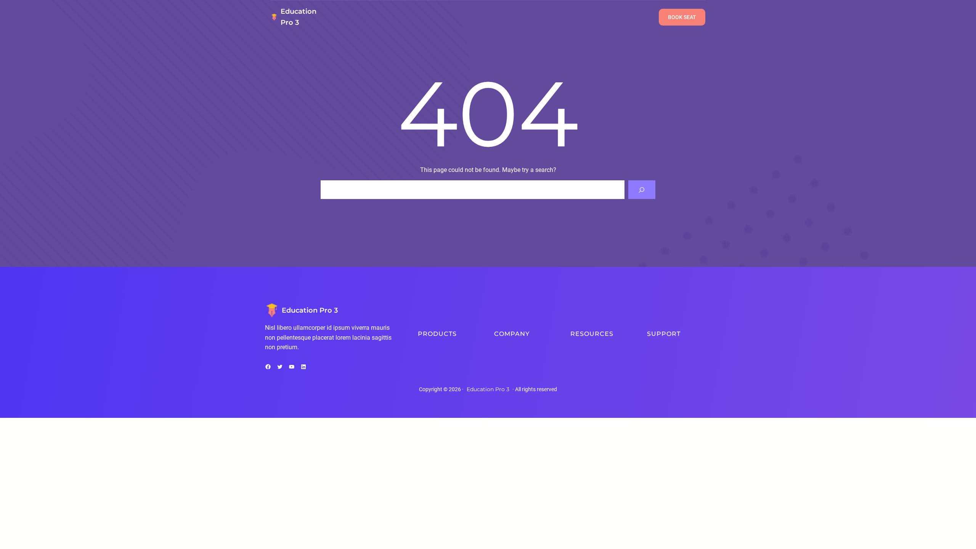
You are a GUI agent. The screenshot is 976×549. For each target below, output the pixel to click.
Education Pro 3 (310, 310)
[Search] (641, 189)
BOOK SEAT (682, 17)
